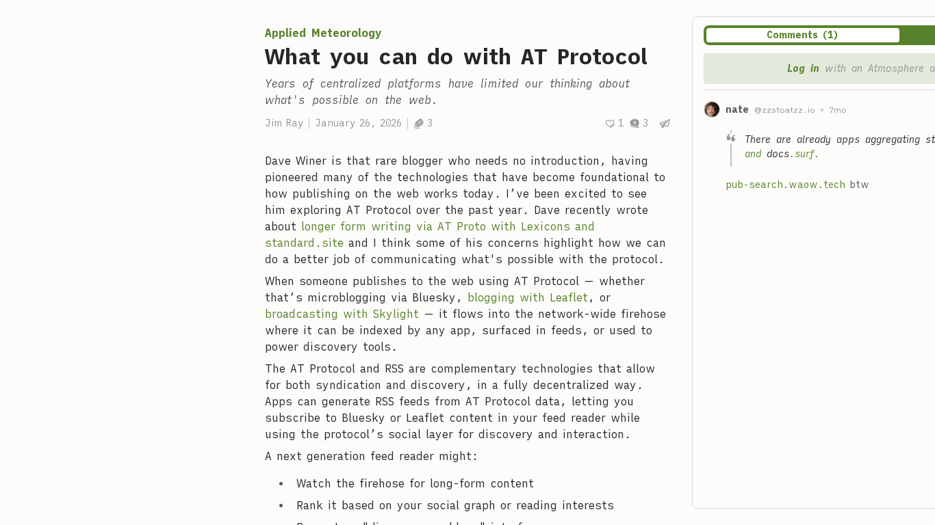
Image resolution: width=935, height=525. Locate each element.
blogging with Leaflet (527, 297)
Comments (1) (803, 35)
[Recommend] (614, 123)
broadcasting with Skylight (342, 314)
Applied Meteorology (323, 33)
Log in (803, 68)
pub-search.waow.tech (785, 184)
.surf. (804, 154)
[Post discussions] (638, 123)
